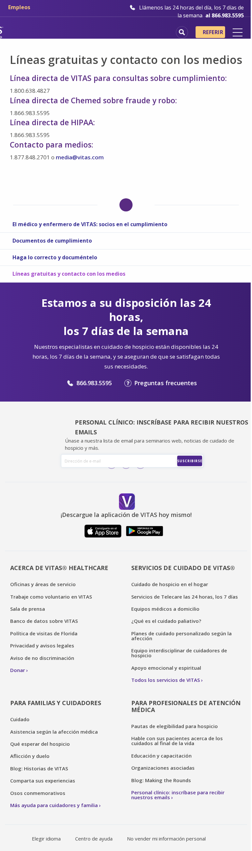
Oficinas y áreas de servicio (43, 584)
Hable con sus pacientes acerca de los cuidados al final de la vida (177, 740)
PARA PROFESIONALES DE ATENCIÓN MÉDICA (186, 706)
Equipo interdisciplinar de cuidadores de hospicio (179, 653)
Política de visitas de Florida (43, 633)
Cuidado (20, 719)
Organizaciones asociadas (163, 767)
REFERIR (213, 32)
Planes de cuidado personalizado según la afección (181, 636)
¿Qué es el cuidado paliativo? (166, 621)
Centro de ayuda (94, 838)
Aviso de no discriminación (42, 658)
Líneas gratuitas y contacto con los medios (68, 273)
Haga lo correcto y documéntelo (54, 257)
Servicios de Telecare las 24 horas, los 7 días (184, 596)
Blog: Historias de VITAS (39, 768)
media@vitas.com (80, 157)
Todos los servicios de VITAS (165, 680)
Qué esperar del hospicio (40, 744)
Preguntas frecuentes (165, 383)
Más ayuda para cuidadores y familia (54, 805)
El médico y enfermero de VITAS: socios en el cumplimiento (89, 224)
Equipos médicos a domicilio (165, 608)
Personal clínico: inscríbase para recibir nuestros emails (177, 795)
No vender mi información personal (166, 838)
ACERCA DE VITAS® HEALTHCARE (59, 568)
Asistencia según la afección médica (54, 731)
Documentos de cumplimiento (52, 240)
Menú (237, 32)
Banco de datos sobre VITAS (44, 621)
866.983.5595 (94, 383)
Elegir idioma (46, 838)
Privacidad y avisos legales (42, 645)
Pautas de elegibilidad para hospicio (174, 726)
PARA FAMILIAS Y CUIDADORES (55, 703)
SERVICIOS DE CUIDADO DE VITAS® (183, 568)
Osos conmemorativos (37, 793)
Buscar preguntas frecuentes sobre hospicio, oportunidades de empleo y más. (182, 32)
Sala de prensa (27, 608)
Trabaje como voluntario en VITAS (51, 596)
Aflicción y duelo (30, 756)
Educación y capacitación (161, 755)
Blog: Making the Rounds (161, 780)
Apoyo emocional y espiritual (166, 667)
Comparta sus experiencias (42, 780)
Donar (17, 670)
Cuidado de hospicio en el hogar (169, 584)
